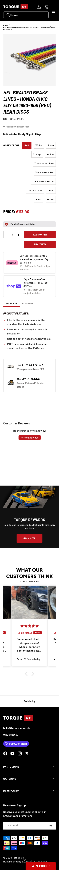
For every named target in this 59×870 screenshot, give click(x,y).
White (38, 145)
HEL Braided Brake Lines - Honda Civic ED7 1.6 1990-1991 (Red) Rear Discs (28, 28)
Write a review (29, 437)
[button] (46, 6)
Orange (37, 154)
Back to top (29, 701)
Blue (38, 199)
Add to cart (40, 234)
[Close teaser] (24, 860)
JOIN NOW (29, 538)
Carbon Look (35, 190)
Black (51, 145)
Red (26, 145)
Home (5, 25)
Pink (51, 190)
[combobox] (26, 14)
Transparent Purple (43, 181)
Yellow (50, 154)
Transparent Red (44, 172)
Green (50, 199)
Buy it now (40, 244)
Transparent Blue (44, 163)
